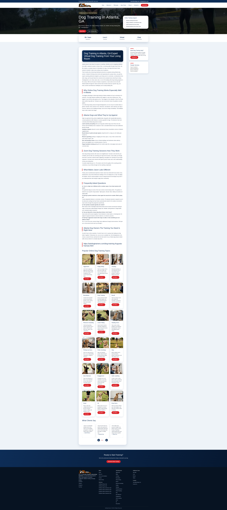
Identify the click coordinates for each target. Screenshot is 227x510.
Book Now (144, 5)
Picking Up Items (119, 488)
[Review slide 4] (104, 440)
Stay (117, 492)
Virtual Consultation (134, 71)
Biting (117, 474)
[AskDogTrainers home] (88, 472)
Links (134, 474)
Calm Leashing (118, 498)
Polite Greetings (119, 490)
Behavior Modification (134, 69)
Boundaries (118, 477)
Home (103, 5)
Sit (116, 501)
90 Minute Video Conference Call (105, 493)
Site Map (134, 472)
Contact (100, 477)
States (134, 477)
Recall (117, 481)
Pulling (117, 485)
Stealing (117, 487)
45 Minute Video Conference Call (105, 489)
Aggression (118, 472)
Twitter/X (80, 483)
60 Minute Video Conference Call (105, 491)
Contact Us (136, 5)
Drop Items (118, 503)
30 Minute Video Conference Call (105, 487)
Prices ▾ (130, 5)
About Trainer (123, 5)
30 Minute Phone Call (103, 485)
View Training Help (92, 31)
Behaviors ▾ (109, 5)
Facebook (80, 481)
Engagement (118, 496)
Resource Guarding (119, 483)
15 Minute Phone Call (103, 484)
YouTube (80, 486)
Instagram (80, 485)
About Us (100, 474)
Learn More (86, 278)
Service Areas (101, 479)
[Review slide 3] (103, 440)
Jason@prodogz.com (134, 1)
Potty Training (118, 479)
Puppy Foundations (134, 67)
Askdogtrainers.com (144, 1)
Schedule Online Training (113, 461)
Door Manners (118, 494)
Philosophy (116, 5)
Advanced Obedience (134, 68)
